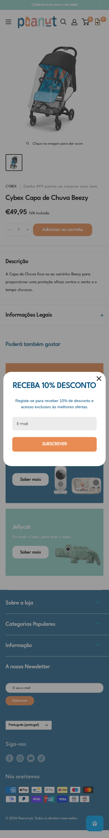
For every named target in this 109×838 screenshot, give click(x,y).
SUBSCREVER (54, 444)
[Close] (99, 378)
